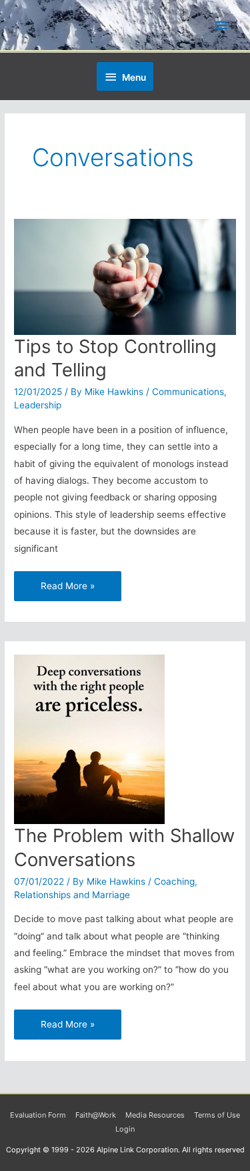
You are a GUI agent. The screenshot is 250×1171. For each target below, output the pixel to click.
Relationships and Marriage (72, 894)
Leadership (37, 405)
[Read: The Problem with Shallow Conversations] (89, 738)
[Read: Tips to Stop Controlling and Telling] (125, 276)
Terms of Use (217, 1115)
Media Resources (155, 1115)
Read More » (67, 581)
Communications (188, 391)
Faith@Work (95, 1115)
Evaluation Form (38, 1115)
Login (125, 1129)
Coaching (174, 881)
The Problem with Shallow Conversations (124, 847)
